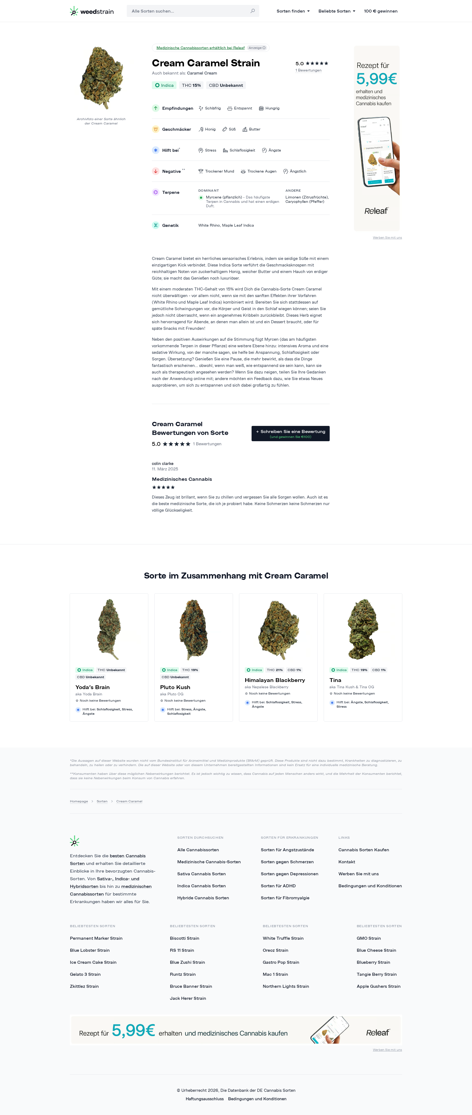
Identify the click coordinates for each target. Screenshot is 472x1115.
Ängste (275, 150)
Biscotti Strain (184, 938)
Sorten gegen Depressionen (289, 873)
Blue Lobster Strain (90, 950)
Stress (210, 150)
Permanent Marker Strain (96, 938)
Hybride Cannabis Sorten (203, 897)
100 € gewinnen (381, 10)
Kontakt (346, 861)
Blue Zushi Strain (187, 962)
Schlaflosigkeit (242, 150)
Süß (232, 129)
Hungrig (272, 108)
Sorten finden (291, 10)
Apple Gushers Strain (379, 986)
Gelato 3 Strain (85, 974)
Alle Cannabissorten (198, 849)
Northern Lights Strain (286, 986)
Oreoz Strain (275, 950)
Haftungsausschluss (205, 1098)
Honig (210, 129)
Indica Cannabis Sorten (201, 885)
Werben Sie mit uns (387, 237)
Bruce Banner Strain (191, 986)
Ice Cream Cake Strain (93, 962)
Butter (254, 129)
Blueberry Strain (373, 962)
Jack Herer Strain (188, 998)
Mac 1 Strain (275, 974)
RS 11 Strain (182, 950)
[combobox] (193, 11)
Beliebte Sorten (334, 10)
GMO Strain (369, 938)
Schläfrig (213, 108)
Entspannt (243, 108)
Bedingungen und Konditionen (370, 885)
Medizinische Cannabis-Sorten (209, 861)
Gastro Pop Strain (281, 962)
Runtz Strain (183, 974)
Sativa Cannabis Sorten (201, 873)
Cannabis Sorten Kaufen (363, 849)
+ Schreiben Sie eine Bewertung (290, 434)
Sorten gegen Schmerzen (287, 861)
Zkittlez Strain (84, 986)
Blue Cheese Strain (376, 950)
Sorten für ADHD (278, 885)
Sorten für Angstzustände (287, 849)
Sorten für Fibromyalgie (285, 897)
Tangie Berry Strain (377, 974)
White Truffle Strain (283, 938)
